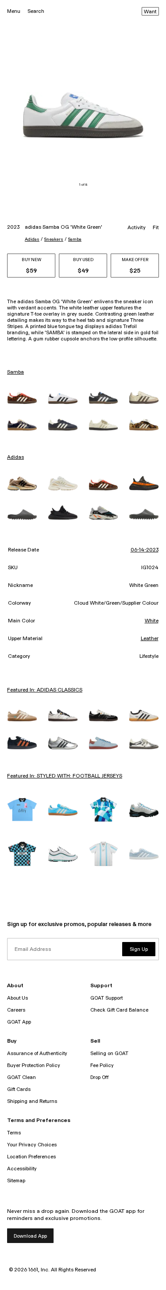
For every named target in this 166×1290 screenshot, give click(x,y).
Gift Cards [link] (19, 1089)
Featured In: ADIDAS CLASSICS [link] (44, 690)
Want (150, 12)
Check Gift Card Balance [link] (119, 1010)
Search (35, 11)
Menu (13, 11)
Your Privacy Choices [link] (32, 1144)
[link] (22, 397)
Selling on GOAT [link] (109, 1053)
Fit (156, 228)
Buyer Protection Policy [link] (33, 1065)
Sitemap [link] (16, 1180)
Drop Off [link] (99, 1077)
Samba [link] (15, 372)
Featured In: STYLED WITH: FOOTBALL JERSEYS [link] (64, 776)
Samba (74, 239)
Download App (30, 1236)
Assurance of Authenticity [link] (37, 1053)
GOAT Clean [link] (21, 1077)
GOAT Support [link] (106, 998)
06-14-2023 (144, 550)
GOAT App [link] (19, 1022)
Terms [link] (14, 1132)
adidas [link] (15, 457)
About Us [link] (17, 998)
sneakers (53, 239)
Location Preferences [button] (31, 1156)
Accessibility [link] (22, 1168)
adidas (32, 239)
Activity (136, 228)
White (151, 621)
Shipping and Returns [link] (32, 1101)
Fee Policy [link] (102, 1065)
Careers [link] (16, 1010)
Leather (149, 638)
